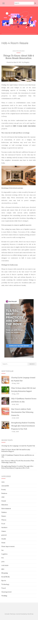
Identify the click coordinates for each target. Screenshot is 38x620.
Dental (3, 501)
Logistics (4, 554)
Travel (3, 588)
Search (32, 364)
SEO (2, 569)
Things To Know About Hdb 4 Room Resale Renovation (18, 57)
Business (4, 493)
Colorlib (18, 614)
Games (3, 531)
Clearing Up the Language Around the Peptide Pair (18, 446)
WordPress (30, 614)
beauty (3, 489)
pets (2, 561)
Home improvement (8, 546)
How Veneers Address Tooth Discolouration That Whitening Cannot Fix (22, 412)
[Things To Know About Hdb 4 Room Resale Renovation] (18, 74)
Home (3, 542)
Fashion (4, 512)
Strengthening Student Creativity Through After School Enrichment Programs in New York (23, 426)
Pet (2, 558)
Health (3, 539)
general (3, 535)
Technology (5, 584)
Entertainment (6, 508)
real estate (4, 565)
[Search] (35, 3)
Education (4, 505)
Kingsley (26, 62)
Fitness (3, 520)
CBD (2, 497)
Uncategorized (19, 51)
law (2, 550)
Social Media (5, 577)
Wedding (4, 596)
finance (3, 516)
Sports (3, 580)
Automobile (5, 486)
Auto (3, 482)
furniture (4, 527)
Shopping (4, 573)
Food (3, 524)
